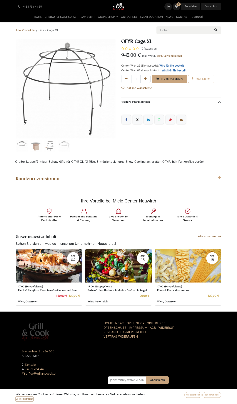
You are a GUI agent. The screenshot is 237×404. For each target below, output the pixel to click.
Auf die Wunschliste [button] (139, 88)
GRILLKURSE (156, 323)
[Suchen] (216, 30)
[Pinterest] (170, 119)
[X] (137, 119)
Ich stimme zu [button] (211, 395)
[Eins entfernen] (126, 79)
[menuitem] (38, 17)
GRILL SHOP (135, 323)
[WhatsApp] (159, 119)
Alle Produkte (25, 30)
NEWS (119, 323)
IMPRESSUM (138, 327)
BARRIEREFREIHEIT (134, 332)
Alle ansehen (207, 236)
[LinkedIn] (148, 119)
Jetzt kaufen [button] (202, 78)
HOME (108, 323)
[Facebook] (126, 119)
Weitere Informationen (135, 102)
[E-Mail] (181, 119)
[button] (21, 88)
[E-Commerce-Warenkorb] (168, 6)
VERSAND (111, 332)
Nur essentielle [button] (193, 395)
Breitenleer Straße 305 (38, 351)
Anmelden (191, 6)
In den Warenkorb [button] (171, 78)
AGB (153, 327)
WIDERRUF (166, 327)
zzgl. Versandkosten (169, 56)
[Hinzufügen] (145, 79)
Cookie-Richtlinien (24, 399)
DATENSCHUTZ (115, 327)
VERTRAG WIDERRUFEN (121, 336)
